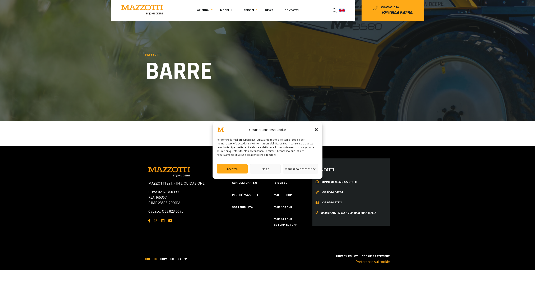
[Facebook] (149, 221)
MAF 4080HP (283, 207)
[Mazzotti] (142, 10)
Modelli (226, 10)
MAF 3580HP (283, 195)
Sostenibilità (242, 207)
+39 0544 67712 (331, 202)
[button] (316, 130)
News (269, 10)
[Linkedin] (162, 221)
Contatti (292, 10)
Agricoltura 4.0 (244, 183)
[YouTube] (170, 221)
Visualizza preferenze (300, 169)
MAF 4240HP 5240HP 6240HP (285, 222)
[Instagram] (155, 221)
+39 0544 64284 (397, 12)
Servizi (248, 10)
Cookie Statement (376, 256)
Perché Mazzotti (245, 195)
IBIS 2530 (280, 183)
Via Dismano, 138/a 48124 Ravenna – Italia (348, 212)
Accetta (232, 169)
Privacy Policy (346, 256)
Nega (265, 169)
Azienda (203, 10)
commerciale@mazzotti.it (339, 182)
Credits (151, 259)
